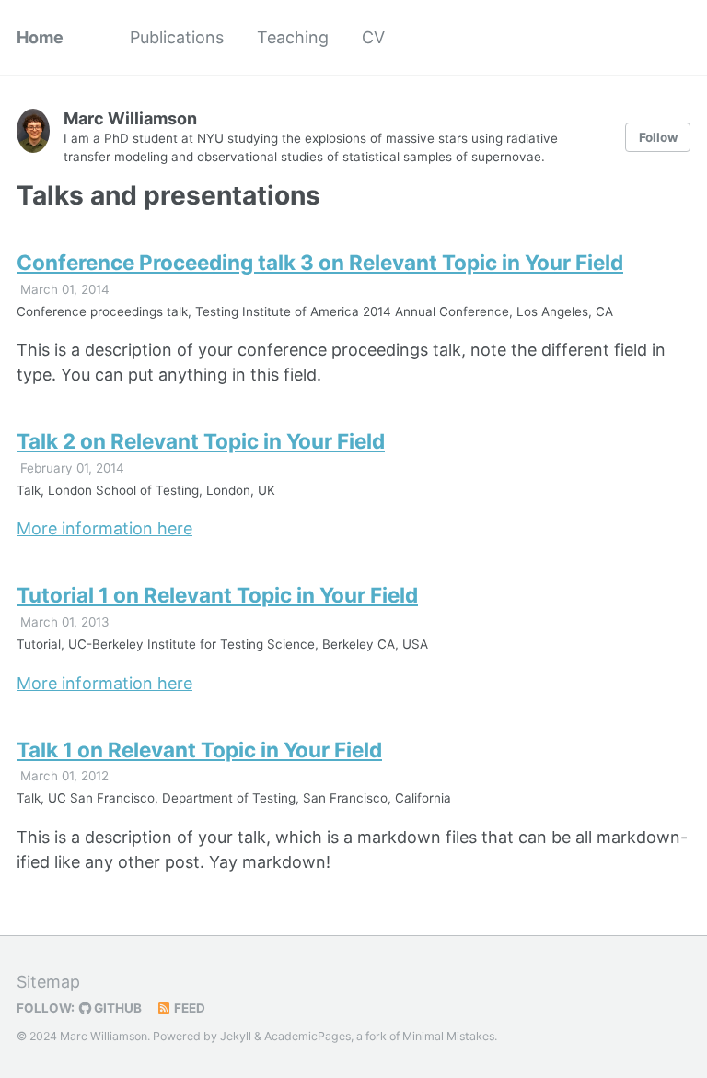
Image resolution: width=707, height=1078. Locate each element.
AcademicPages (307, 1036)
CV (373, 37)
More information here (104, 528)
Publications (177, 37)
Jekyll (235, 1036)
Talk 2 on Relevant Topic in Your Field (201, 440)
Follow (658, 137)
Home (40, 37)
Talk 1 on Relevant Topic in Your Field (199, 749)
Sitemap (48, 981)
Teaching (293, 37)
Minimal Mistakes (448, 1036)
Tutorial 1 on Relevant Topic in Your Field (217, 594)
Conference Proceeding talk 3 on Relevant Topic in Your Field (320, 262)
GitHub (116, 1008)
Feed (188, 1008)
